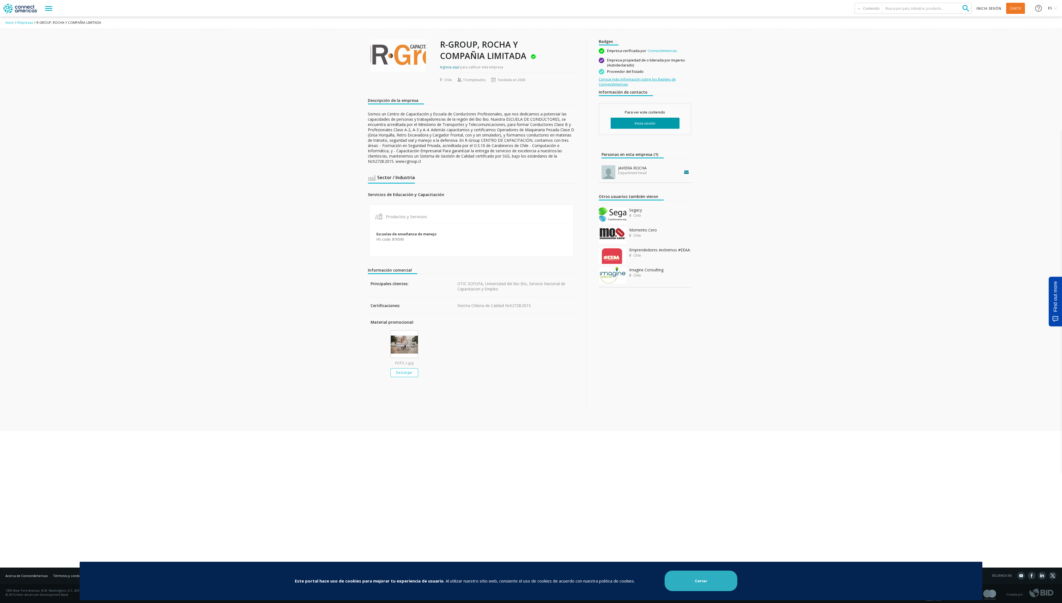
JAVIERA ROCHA (632, 168)
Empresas (25, 22)
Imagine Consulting (646, 269)
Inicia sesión (645, 123)
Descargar (404, 372)
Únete (1015, 8)
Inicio (10, 22)
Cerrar (701, 581)
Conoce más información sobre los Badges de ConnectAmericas (637, 82)
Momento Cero (643, 230)
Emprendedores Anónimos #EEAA (659, 249)
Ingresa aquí (449, 67)
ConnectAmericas (662, 50)
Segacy (635, 210)
